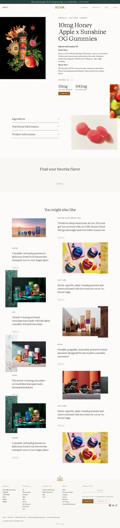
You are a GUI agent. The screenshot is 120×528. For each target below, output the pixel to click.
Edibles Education (47, 492)
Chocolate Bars (27, 492)
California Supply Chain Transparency (37, 517)
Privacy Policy (101, 496)
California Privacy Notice (20, 517)
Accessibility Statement (68, 504)
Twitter (113, 505)
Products (84, 7)
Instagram (116, 505)
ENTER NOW (84, 2)
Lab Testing (65, 502)
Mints (24, 497)
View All (60, 183)
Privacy (4, 517)
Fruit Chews (26, 506)
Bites (24, 499)
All (23, 490)
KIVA (4, 497)
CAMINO (5, 492)
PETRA (5, 499)
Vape (24, 509)
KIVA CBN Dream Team (9, 490)
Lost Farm (73, 17)
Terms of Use (110, 496)
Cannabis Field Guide (48, 490)
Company (65, 494)
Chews (24, 502)
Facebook (110, 505)
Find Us (5, 7)
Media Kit (65, 499)
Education (96, 7)
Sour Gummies (27, 504)
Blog (106, 7)
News (43, 497)
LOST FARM (6, 494)
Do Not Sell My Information (53, 517)
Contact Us (102, 501)
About (115, 7)
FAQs (63, 490)
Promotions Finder (67, 492)
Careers (64, 497)
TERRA (5, 502)
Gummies (83, 17)
